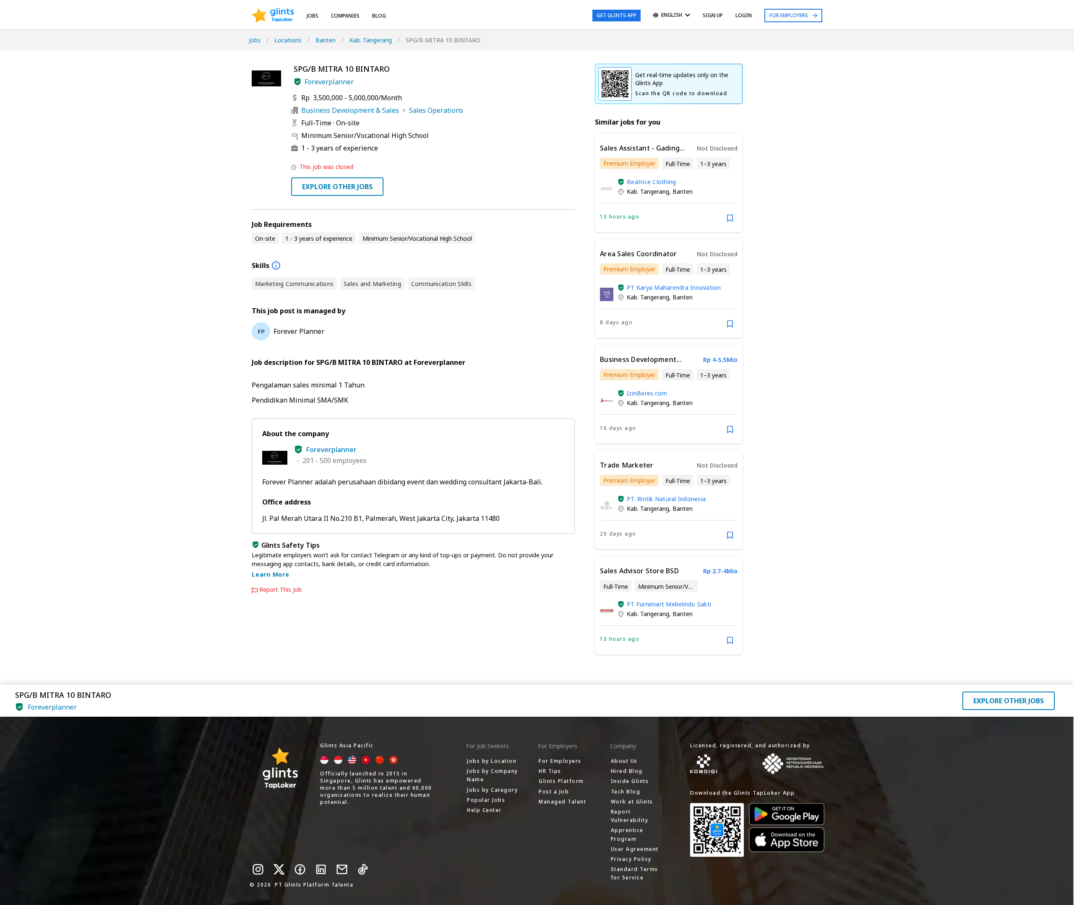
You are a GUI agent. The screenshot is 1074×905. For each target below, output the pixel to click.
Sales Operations (436, 110)
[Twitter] (279, 869)
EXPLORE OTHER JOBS (337, 186)
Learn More (270, 574)
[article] (669, 182)
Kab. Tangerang (370, 40)
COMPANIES (345, 15)
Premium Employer (629, 163)
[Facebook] (300, 869)
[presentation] (273, 15)
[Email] (342, 869)
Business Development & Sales (350, 110)
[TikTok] (363, 869)
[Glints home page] (273, 15)
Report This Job (280, 589)
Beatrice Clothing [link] (651, 182)
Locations (288, 40)
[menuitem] (671, 15)
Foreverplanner (329, 81)
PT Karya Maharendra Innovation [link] (674, 287)
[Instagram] (258, 869)
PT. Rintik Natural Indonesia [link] (666, 499)
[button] (297, 82)
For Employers (788, 15)
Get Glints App (616, 15)
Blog (379, 15)
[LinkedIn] (321, 869)
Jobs (312, 15)
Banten (325, 40)
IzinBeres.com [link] (647, 393)
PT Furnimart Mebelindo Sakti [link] (669, 604)
